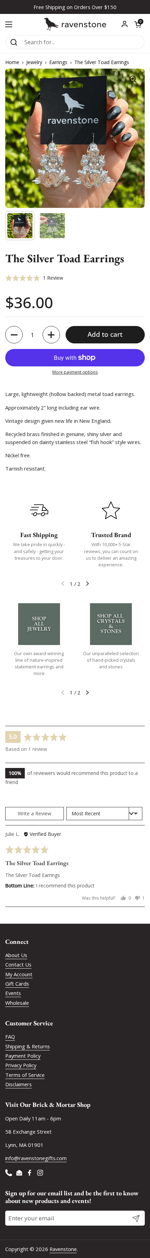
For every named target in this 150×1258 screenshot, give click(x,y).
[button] (138, 24)
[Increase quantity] (51, 334)
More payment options (75, 372)
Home (12, 62)
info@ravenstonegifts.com (36, 1158)
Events (13, 992)
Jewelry (34, 62)
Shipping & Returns (27, 1046)
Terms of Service (25, 1074)
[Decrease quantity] (14, 334)
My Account (18, 974)
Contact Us (18, 964)
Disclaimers (18, 1084)
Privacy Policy (20, 1065)
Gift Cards (17, 983)
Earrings (58, 62)
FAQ (10, 1036)
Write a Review (34, 813)
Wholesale (17, 1002)
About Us (16, 955)
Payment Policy (22, 1055)
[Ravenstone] (75, 24)
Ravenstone (63, 1248)
